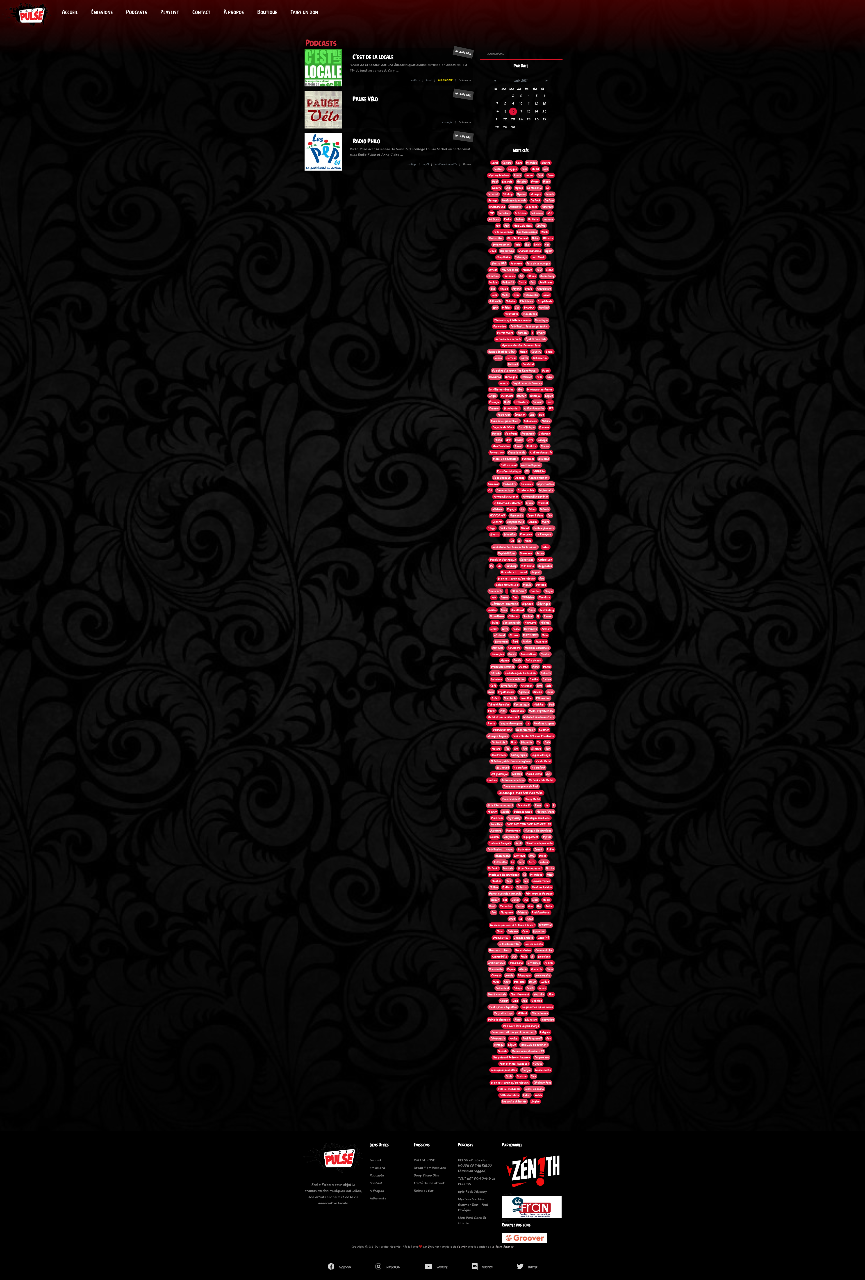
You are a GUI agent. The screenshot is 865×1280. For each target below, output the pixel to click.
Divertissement (520, 994)
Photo (498, 440)
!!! (532, 956)
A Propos (377, 1190)
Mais (535, 900)
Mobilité (544, 307)
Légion (512, 1045)
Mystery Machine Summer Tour (521, 345)
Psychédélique (506, 553)
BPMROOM (545, 925)
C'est (492, 906)
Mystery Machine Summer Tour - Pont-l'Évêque (474, 1204)
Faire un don (304, 12)
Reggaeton (545, 566)
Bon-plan (519, 982)
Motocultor (496, 238)
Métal (505, 295)
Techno (519, 219)
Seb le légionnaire (499, 1019)
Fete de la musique (538, 263)
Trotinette (524, 849)
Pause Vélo (365, 99)
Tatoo (545, 547)
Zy (429, 1246)
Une (532, 415)
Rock (519, 163)
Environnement (501, 244)
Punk (524, 169)
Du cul (545, 370)
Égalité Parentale (536, 339)
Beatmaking (546, 610)
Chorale (496, 975)
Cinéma (541, 226)
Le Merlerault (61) (509, 944)
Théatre (511, 301)
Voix (494, 597)
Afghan (504, 660)
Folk (506, 226)
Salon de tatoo (523, 812)
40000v (537, 1064)
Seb (548, 1038)
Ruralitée (496, 824)
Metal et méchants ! (505, 459)
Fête (539, 377)
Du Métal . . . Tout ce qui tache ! (529, 326)
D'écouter (506, 906)
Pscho (516, 629)
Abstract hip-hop (531, 465)
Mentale (508, 868)
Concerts (536, 969)
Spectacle (510, 698)
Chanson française (529, 251)
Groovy (496, 188)
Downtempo (513, 830)
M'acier (492, 812)
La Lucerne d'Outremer (508, 503)
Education (531, 1019)
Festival (498, 169)
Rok (525, 748)
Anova (540, 553)
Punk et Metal (508, 528)
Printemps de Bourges (539, 893)
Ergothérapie (506, 692)
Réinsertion (543, 698)
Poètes (547, 679)
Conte (522, 282)
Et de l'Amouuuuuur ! (500, 805)
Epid (548, 685)
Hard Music (538, 257)
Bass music (517, 711)
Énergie (526, 1070)
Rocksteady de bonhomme (520, 673)
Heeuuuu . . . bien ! (499, 950)
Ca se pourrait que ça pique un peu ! (514, 1032)
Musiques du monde (514, 200)
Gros (512, 919)
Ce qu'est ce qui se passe (537, 1007)
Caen (525, 931)
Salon (532, 982)
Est (505, 900)
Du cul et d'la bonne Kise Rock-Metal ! (514, 370)
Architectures (496, 963)
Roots (517, 175)
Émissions (102, 12)
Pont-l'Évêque (527, 427)
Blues (546, 181)
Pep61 (507, 402)
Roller (550, 849)
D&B (549, 213)
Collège (542, 440)
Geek (492, 251)
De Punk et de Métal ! (541, 780)
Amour (504, 1001)
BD (526, 471)
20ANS (493, 270)
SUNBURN (507, 396)
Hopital (514, 1038)
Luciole (493, 282)
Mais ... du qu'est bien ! (534, 1045)
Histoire (522, 181)
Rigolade (527, 604)
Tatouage (521, 257)
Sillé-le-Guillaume (509, 1089)
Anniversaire (542, 975)
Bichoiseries (540, 358)
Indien (526, 1095)
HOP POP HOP (497, 515)
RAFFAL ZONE (424, 1160)
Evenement (501, 641)
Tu (538, 742)
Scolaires (495, 377)
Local (495, 163)
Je (547, 805)
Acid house (546, 282)
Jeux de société (523, 938)
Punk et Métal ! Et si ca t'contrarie (533, 736)
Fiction (494, 887)
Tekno (532, 509)
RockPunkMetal (541, 912)
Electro (546, 163)
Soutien (535, 591)
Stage (491, 528)
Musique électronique (537, 830)
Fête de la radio (503, 232)
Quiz (515, 1001)
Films (535, 667)
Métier (506, 307)
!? (519, 541)
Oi (524, 875)
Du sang (519, 478)
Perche (550, 868)
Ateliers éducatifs (446, 164)
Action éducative (534, 408)
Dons (550, 969)
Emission (526, 377)
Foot (507, 982)
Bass (550, 175)
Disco (549, 270)
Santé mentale (497, 994)
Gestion (545, 654)
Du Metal (528, 364)
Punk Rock (528, 459)
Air (517, 881)
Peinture (522, 912)
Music (529, 503)
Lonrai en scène (534, 1089)
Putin (524, 956)
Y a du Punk (520, 767)
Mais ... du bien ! (523, 226)
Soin (491, 692)
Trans (538, 805)
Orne (516, 295)
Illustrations (499, 755)
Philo (545, 635)
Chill (507, 188)
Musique (535, 194)
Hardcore (509, 276)
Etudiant (543, 503)
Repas (511, 969)
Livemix (494, 837)
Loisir (537, 244)
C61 (499, 566)
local (429, 80)
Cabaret (497, 522)
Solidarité (508, 282)
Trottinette (500, 862)
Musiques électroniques (504, 875)
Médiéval (538, 704)
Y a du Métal (543, 761)
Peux (513, 742)
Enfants (544, 509)
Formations (497, 452)
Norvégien (498, 654)
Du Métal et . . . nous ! (500, 849)
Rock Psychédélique (509, 471)
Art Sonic (494, 219)
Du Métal (533, 219)
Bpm (539, 685)
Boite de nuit (533, 660)
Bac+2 (547, 667)
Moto (496, 982)
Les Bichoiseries (527, 232)
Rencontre (514, 648)
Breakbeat (517, 610)
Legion (549, 396)
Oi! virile (495, 673)
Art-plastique (499, 774)
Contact (201, 12)
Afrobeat (499, 635)
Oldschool (493, 276)
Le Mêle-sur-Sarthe (501, 389)
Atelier (527, 641)
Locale (505, 812)
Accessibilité (499, 956)
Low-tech (519, 856)
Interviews (536, 875)
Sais (547, 742)
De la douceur (501, 478)
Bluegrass (507, 912)
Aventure (495, 830)
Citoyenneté (510, 837)
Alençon (527, 270)
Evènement (502, 988)
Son (541, 578)
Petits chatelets (509, 1095)
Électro (494, 534)
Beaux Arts (495, 591)
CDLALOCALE (445, 80)
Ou (512, 541)
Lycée (528, 289)
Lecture (492, 780)
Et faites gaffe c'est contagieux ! (511, 761)
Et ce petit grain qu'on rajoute (516, 578)
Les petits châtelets (514, 1101)
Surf (515, 641)
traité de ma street (429, 1183)
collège (412, 164)
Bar (548, 748)
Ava (548, 774)
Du (491, 566)
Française (526, 534)
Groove (514, 635)
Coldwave (544, 433)
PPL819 (541, 333)
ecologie (447, 122)
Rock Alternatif (525, 730)
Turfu (531, 862)
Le (512, 862)
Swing (495, 622)
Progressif (527, 433)
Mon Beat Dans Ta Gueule (472, 1220)
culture (415, 80)
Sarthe (534, 679)
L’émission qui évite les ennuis (512, 320)
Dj (538, 616)
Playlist (169, 12)
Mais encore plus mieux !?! (528, 1051)
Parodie (537, 692)
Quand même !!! (511, 799)
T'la (507, 748)
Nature (546, 421)
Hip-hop (521, 194)
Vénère (504, 383)
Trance (491, 723)
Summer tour (504, 490)
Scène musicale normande (505, 893)
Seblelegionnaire (543, 528)
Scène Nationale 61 (507, 585)
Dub (545, 169)
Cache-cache (543, 1070)
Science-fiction (515, 679)
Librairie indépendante (539, 843)
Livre (530, 440)
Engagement (530, 837)
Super (495, 900)
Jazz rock (541, 641)
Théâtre (531, 446)
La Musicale (534, 188)
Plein (509, 881)
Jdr (522, 509)
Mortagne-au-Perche (540, 389)
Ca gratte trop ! (503, 1013)
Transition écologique (503, 559)
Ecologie (507, 181)
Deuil (518, 843)
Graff (493, 629)
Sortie (517, 660)
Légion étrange (541, 755)
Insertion (526, 698)
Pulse (528, 541)
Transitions (516, 963)
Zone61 (538, 849)
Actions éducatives (512, 780)
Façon (520, 906)
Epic (495, 307)
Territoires (533, 963)
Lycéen (545, 982)
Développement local (537, 818)
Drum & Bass (535, 515)
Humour (548, 219)
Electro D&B (499, 263)
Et (520, 919)
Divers (535, 181)
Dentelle (541, 585)
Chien (500, 931)
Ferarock (493, 194)
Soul (495, 181)
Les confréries (541, 881)
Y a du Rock (538, 767)
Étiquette (527, 742)
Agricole (524, 692)
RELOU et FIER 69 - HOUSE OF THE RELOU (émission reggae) (475, 1165)
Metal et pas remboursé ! (503, 717)
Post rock (497, 648)
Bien (541, 415)
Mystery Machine (498, 175)
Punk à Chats (534, 774)
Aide (551, 994)
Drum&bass (497, 616)
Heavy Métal (532, 799)
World (544, 232)
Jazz (494, 295)
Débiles (492, 610)
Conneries (527, 484)
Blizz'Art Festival (517, 238)
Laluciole (496, 679)
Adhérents (378, 1198)
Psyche (516, 289)
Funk (540, 175)
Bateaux (513, 931)
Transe (548, 616)
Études (545, 446)
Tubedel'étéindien (499, 704)
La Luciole (537, 213)
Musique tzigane (544, 723)
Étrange (499, 1045)
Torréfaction (508, 685)
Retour (544, 862)
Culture (507, 163)
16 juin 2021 (463, 52)
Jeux (550, 402)
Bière (535, 238)
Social (549, 352)
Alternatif (515, 207)
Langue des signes (511, 723)
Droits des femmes (502, 667)
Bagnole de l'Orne (503, 427)
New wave (530, 622)
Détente (548, 238)
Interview (531, 163)
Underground (497, 207)
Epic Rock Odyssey (472, 1191)
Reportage (526, 559)
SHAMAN (529, 307)
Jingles (535, 1101)
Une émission (523, 950)
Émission (520, 415)
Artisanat (526, 685)
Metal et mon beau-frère (538, 717)
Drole (509, 1076)
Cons (504, 610)
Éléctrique (543, 604)
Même (546, 900)
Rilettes (536, 748)
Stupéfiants (545, 301)
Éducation (510, 534)
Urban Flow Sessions (430, 1167)
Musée (527, 585)
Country (536, 352)
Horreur (511, 358)
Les (526, 881)
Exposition (539, 931)
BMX (532, 856)
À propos (234, 12)
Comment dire (544, 950)
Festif (491, 711)
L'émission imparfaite (505, 604)
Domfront (511, 433)
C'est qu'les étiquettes (503, 1007)
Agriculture (545, 559)
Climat (525, 528)
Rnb (508, 440)
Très (533, 1076)
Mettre (496, 748)
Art (521, 276)
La (528, 723)
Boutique (267, 12)
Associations (528, 654)
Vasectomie (530, 314)
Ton (516, 748)
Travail (518, 446)
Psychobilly (514, 818)
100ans (532, 276)
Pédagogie (524, 975)
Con (530, 906)
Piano (531, 610)
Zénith (530, 988)
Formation (499, 326)
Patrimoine (527, 566)
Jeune (542, 988)
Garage (492, 200)
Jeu (524, 1001)
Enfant (495, 698)
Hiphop (519, 188)
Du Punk (549, 200)
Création (522, 887)
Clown (550, 692)
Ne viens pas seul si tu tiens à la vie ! (512, 925)
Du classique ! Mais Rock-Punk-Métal (521, 793)
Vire (520, 389)
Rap (532, 282)
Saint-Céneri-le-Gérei (501, 352)
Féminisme (526, 301)
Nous (529, 919)
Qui (526, 900)
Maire (545, 522)
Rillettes (543, 459)
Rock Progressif (532, 1038)
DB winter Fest (542, 1082)
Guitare (517, 774)
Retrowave (530, 629)
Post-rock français (500, 843)
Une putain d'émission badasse (511, 1057)
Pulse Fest (504, 415)
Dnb (550, 515)
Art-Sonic (520, 213)
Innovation (548, 1019)
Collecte (546, 673)
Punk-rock (497, 818)
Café (493, 685)
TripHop (547, 837)
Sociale (502, 1051)
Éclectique (541, 320)
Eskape (518, 988)
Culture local (509, 465)
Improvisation (545, 484)
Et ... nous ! (502, 767)
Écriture (507, 887)
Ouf (514, 956)
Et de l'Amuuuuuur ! (530, 868)
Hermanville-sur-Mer (535, 496)
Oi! (547, 188)
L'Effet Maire (505, 333)
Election (496, 881)
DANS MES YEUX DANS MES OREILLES (529, 824)
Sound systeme (502, 730)
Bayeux (496, 433)
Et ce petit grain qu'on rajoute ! (510, 1082)
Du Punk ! (493, 868)
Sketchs (521, 1076)
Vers (521, 862)
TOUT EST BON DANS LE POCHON (476, 1181)
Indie (518, 244)
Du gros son (542, 1057)
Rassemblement (539, 478)
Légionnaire (546, 490)
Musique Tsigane (497, 736)
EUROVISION (530, 635)
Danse (498, 358)
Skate (542, 856)
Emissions (544, 956)
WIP (491, 213)
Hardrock (547, 207)
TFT (551, 408)
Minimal (545, 622)
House (529, 175)
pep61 (426, 164)
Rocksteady (547, 276)
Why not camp (509, 270)
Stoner (521, 396)
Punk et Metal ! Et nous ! (514, 1064)
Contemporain (511, 622)
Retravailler (531, 295)
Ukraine (532, 522)
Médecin (497, 509)
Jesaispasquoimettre (504, 1070)
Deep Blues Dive (426, 1175)
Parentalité (511, 314)
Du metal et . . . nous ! (514, 572)
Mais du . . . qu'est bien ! (505, 421)
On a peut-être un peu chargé (521, 1026)
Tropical (528, 616)
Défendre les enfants (508, 339)
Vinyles (504, 289)
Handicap (511, 566)
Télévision (528, 597)
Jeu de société (534, 944)
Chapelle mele (516, 452)
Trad (551, 704)
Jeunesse (516, 263)
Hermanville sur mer (506, 496)
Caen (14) (543, 938)
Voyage (511, 509)
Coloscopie (530, 421)
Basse (504, 597)
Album (523, 969)
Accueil (70, 12)
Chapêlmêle (503, 257)
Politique (535, 396)
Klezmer (544, 730)
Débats (550, 194)
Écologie (494, 402)
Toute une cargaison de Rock (520, 786)
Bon (494, 912)
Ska (493, 289)
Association (544, 289)
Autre (549, 906)
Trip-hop (507, 194)
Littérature (521, 402)
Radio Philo (366, 141)
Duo (515, 597)
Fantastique (521, 704)
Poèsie (512, 654)
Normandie (516, 515)
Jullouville (495, 301)
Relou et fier (423, 1190)
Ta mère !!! (523, 805)
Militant (522, 1013)
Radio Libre (509, 484)
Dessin (519, 440)
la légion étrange (503, 1246)
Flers (517, 1019)
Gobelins (536, 1001)
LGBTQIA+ (539, 471)
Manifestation (501, 446)
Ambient (546, 629)
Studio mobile (526, 490)
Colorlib (462, 1246)
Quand (515, 900)
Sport (548, 251)
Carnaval (493, 484)
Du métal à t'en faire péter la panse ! (514, 547)
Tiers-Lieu (504, 213)
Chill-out (513, 616)
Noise (523, 352)
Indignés (545, 1032)
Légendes (531, 207)
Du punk (536, 572)
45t (547, 244)
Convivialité (496, 969)
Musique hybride (542, 887)
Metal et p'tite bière (541, 711)
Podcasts (136, 12)
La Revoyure (544, 534)
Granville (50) (501, 938)
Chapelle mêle (515, 522)
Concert (537, 402)
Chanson (494, 408)
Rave (550, 377)
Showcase (526, 553)
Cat (517, 307)
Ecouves (544, 427)
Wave (505, 629)
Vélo (539, 270)
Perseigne (511, 377)
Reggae (512, 169)
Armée (509, 975)
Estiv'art (513, 364)
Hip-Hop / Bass (545, 812)
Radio (507, 219)
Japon (546, 295)
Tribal (503, 711)
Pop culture (507, 251)
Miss (550, 875)
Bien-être (544, 597)
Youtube (539, 994)
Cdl (490, 490)
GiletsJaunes (540, 1013)
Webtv (538, 1095)
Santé (524, 358)
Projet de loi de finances (527, 383)
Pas (539, 906)
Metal (535, 169)
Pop (498, 226)
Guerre (523, 667)
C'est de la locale (373, 57)
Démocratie (498, 1038)
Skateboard (502, 856)
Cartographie (519, 755)
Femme (548, 963)
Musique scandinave (537, 648)
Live (527, 244)
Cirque (549, 591)
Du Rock (535, 200)
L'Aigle (492, 396)
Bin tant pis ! (499, 742)
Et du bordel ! (511, 408)
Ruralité (523, 333)
